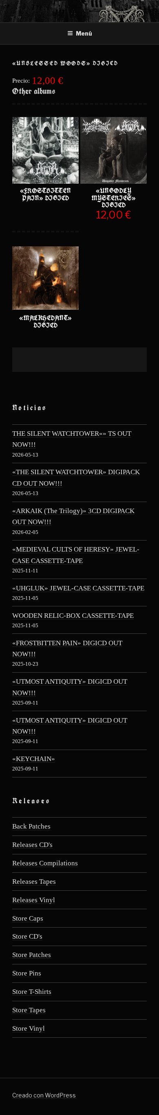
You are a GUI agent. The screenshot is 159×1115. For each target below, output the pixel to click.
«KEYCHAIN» (33, 759)
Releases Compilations (45, 863)
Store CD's (27, 936)
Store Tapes (29, 1010)
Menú (84, 33)
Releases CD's (32, 845)
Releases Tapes (34, 881)
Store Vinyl (28, 1028)
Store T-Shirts (31, 992)
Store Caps (27, 918)
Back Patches (31, 826)
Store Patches (31, 955)
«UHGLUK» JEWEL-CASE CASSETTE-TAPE (78, 588)
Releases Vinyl (33, 900)
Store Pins (26, 973)
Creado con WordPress (44, 1095)
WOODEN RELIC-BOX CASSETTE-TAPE (73, 615)
